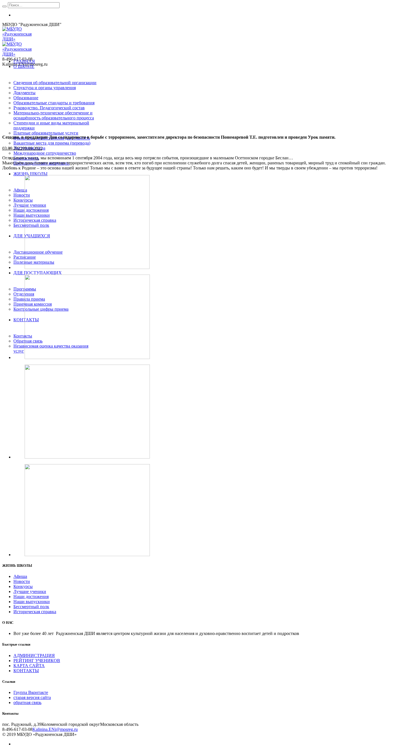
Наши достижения (31, 596)
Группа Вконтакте (30, 692)
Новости (21, 581)
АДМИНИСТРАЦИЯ (34, 655)
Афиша (20, 576)
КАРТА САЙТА (29, 665)
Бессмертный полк (31, 606)
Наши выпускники (31, 601)
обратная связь (27, 702)
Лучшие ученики (29, 591)
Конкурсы (23, 586)
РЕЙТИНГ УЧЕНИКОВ (36, 660)
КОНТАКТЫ (26, 670)
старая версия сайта (32, 697)
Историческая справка (34, 611)
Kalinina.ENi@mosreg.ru (55, 729)
